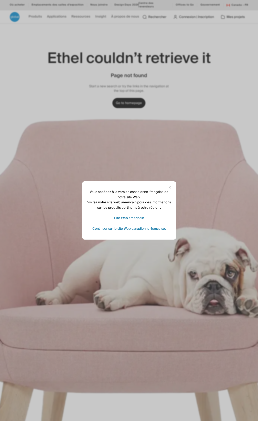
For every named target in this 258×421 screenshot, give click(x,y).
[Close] (170, 187)
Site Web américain (129, 218)
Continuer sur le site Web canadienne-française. (129, 228)
